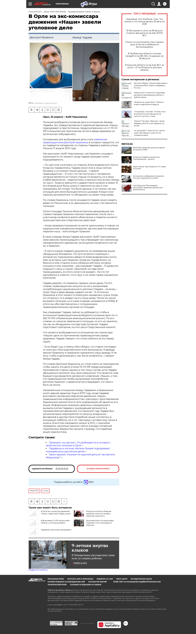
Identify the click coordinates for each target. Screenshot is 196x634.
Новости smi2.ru (38, 570)
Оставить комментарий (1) (98, 469)
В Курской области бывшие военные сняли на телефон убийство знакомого (98, 513)
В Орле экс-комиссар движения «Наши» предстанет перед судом (55, 512)
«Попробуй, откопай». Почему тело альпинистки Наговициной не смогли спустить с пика (150, 114)
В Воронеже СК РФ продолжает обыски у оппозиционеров (55, 521)
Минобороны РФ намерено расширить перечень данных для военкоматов (148, 188)
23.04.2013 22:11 (35, 12)
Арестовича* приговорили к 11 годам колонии (149, 168)
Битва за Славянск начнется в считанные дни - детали (146, 158)
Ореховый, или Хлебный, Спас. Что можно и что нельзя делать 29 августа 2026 (144, 21)
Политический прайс (57, 585)
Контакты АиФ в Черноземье (80, 579)
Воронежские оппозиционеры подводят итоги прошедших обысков (100, 522)
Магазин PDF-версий (97, 582)
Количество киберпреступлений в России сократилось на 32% (148, 177)
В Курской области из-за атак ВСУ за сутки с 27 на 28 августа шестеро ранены (144, 67)
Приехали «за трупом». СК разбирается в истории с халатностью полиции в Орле (78, 444)
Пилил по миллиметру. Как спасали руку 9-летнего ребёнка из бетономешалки (144, 44)
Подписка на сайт (105, 579)
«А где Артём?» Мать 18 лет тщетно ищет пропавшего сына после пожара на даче (149, 132)
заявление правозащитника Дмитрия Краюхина (75, 141)
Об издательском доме (141, 579)
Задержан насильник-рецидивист (56, 530)
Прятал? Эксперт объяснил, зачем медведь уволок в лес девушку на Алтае (149, 123)
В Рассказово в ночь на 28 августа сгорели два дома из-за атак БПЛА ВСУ (144, 33)
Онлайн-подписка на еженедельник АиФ (66, 582)
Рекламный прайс (56, 579)
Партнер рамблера (87, 623)
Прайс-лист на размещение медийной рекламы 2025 (137, 582)
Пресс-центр (121, 579)
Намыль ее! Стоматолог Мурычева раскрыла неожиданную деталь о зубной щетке (149, 95)
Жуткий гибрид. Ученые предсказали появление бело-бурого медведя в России (150, 85)
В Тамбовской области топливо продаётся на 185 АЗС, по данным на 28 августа (144, 56)
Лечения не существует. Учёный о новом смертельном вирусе (149, 103)
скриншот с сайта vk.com (45, 103)
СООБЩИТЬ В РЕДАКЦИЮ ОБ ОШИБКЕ (85, 585)
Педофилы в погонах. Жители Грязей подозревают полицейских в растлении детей (78, 450)
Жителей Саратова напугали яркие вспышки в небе (149, 149)
